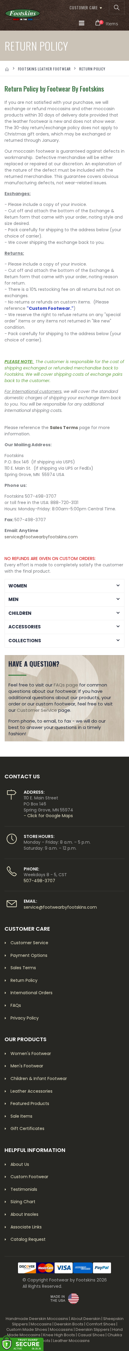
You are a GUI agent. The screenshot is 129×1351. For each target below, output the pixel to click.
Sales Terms (64, 428)
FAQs (15, 1005)
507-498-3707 (39, 881)
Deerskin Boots (68, 1324)
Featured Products (29, 1103)
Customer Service (37, 710)
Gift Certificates (27, 1128)
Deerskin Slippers (93, 1329)
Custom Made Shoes (26, 1329)
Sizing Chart (22, 1202)
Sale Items (21, 1116)
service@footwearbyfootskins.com (41, 537)
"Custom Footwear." (50, 308)
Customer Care (84, 8)
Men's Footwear (26, 1066)
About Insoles (24, 1214)
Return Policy (24, 980)
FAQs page (66, 685)
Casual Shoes (91, 1335)
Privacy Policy (24, 1018)
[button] (116, 7)
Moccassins (61, 1329)
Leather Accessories (31, 1091)
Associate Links (26, 1227)
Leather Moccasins (71, 1340)
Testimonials (23, 1189)
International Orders (31, 993)
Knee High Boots (59, 1335)
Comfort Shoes (101, 1324)
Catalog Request (28, 1239)
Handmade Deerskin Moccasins (37, 1318)
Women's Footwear (30, 1054)
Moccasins (41, 1324)
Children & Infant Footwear (38, 1079)
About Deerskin (85, 1318)
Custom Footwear (29, 1177)
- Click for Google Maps (48, 816)
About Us (19, 1164)
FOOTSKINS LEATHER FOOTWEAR (44, 68)
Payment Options (28, 955)
